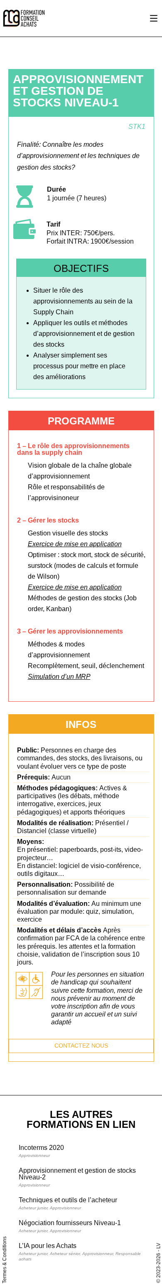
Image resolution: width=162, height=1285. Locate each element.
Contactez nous (81, 1045)
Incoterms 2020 (41, 1147)
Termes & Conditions (4, 1259)
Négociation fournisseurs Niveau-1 (70, 1222)
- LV (158, 1247)
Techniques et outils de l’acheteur (68, 1200)
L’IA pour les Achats (47, 1245)
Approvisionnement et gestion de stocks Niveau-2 (77, 1174)
